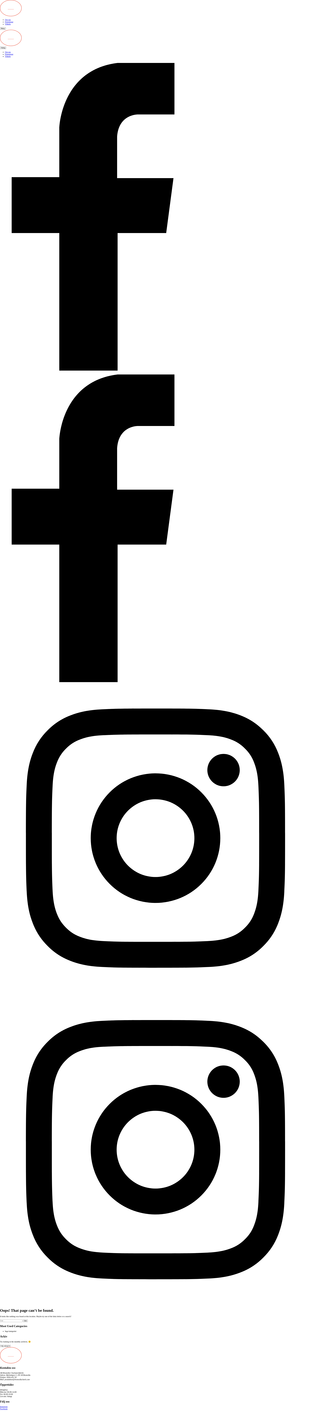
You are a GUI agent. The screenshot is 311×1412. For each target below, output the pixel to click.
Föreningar (9, 22)
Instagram (4, 1407)
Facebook (4, 1409)
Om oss (8, 20)
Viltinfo (8, 24)
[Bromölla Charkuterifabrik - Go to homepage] (11, 1363)
